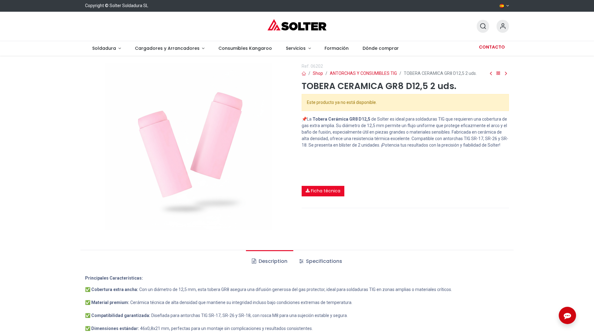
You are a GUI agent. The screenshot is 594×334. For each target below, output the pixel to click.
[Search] (483, 26)
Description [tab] (272, 261)
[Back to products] (498, 73)
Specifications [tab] (323, 261)
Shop (318, 73)
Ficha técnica (325, 191)
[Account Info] (503, 26)
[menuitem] (106, 48)
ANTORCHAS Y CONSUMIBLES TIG (363, 73)
